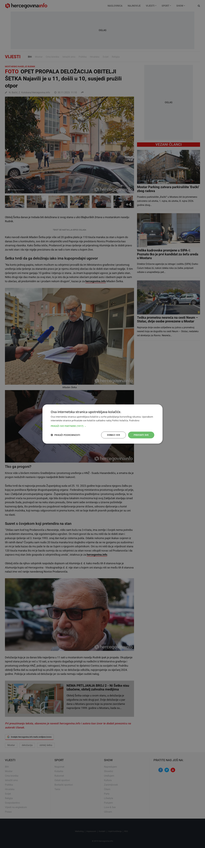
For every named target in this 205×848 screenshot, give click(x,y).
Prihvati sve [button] (141, 434)
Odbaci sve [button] (113, 434)
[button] (102, 426)
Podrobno (134, 420)
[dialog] (102, 424)
